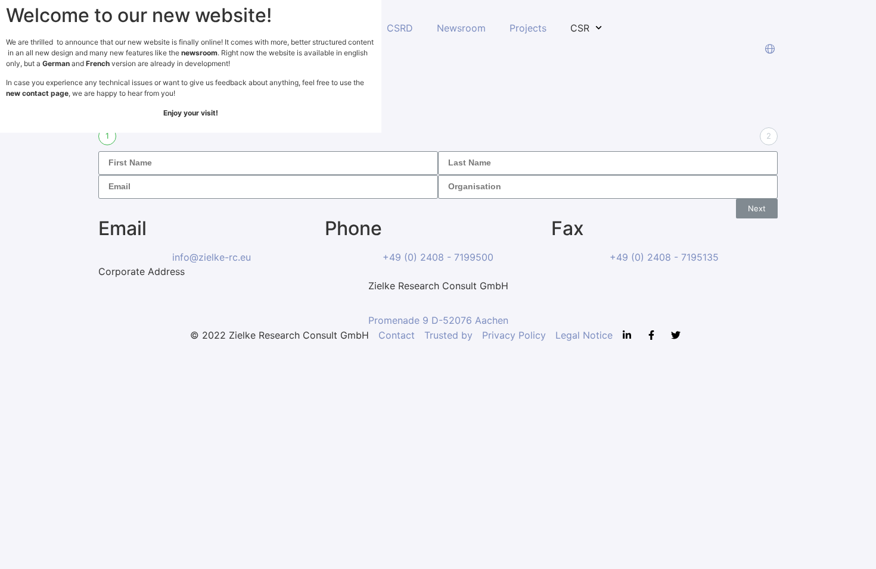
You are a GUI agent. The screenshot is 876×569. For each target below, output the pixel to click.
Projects (528, 28)
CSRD (400, 28)
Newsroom (461, 28)
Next (757, 208)
